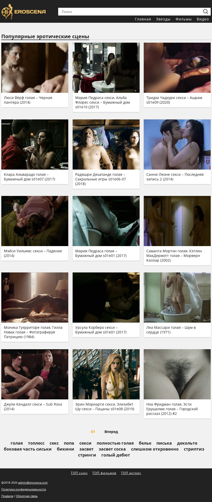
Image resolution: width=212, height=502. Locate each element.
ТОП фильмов (104, 473)
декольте (187, 443)
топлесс (36, 443)
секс (54, 443)
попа (69, 443)
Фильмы (184, 19)
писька (164, 443)
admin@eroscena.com (33, 482)
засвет (86, 449)
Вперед (111, 431)
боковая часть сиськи (28, 449)
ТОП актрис (131, 473)
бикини (65, 449)
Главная (143, 19)
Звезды (163, 19)
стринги (87, 455)
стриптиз (194, 449)
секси (85, 443)
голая (17, 443)
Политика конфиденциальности (23, 489)
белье (145, 443)
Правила (7, 496)
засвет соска (112, 449)
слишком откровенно (155, 449)
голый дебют (115, 455)
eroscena (25, 6)
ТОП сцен (79, 473)
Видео (203, 19)
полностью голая (115, 443)
